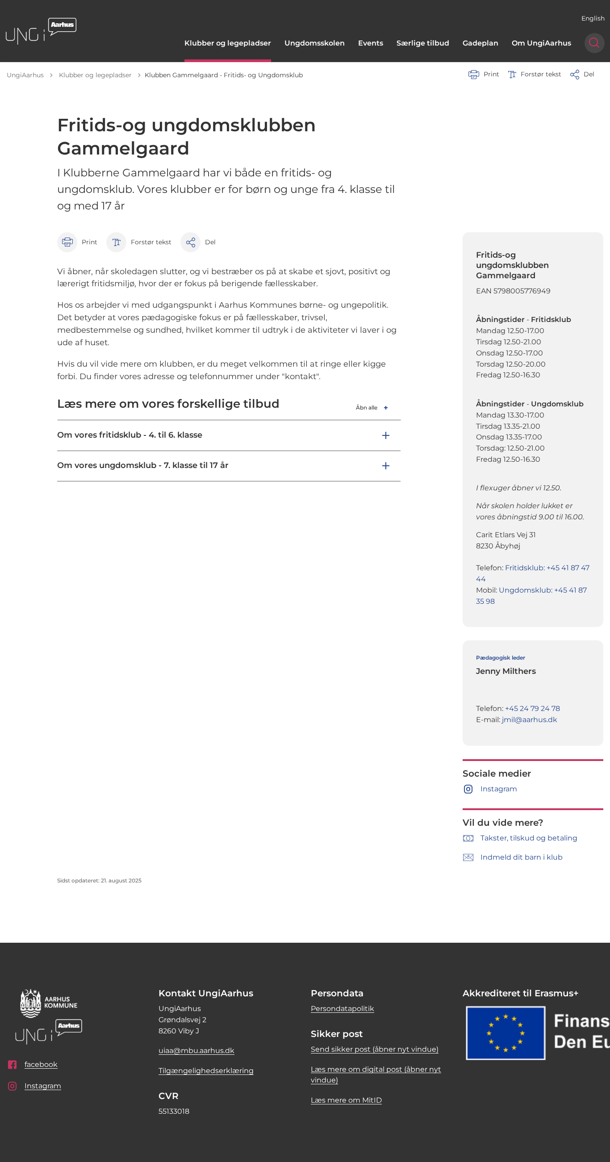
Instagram (498, 789)
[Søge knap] (595, 43)
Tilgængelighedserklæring (206, 1070)
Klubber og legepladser (227, 43)
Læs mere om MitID (346, 1100)
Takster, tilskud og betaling (528, 838)
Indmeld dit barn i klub (521, 857)
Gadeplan (480, 43)
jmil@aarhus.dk (529, 719)
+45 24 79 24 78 (532, 708)
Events (370, 43)
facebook (41, 1064)
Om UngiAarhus (541, 43)
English (593, 18)
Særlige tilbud (423, 43)
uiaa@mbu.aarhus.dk (196, 1050)
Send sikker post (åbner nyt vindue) (375, 1049)
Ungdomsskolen (314, 43)
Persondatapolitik (342, 1008)
